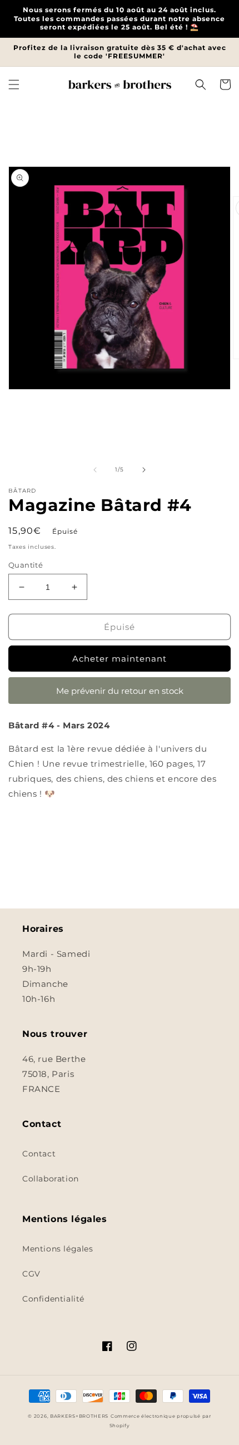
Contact (39, 1154)
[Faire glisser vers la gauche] (95, 470)
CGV (31, 1274)
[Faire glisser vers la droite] (144, 470)
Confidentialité (53, 1299)
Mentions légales (57, 1249)
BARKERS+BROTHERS (79, 1416)
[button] (14, 84)
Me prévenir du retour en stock (119, 691)
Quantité (25, 564)
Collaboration (50, 1179)
